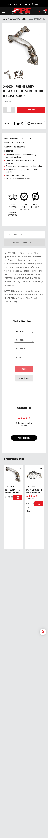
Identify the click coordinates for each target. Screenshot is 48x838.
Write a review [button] (24, 438)
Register (27, 4)
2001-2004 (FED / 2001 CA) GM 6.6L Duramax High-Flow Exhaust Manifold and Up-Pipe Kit (34, 493)
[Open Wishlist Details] (38, 11)
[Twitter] (18, 123)
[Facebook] (14, 123)
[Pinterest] (22, 123)
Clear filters (24, 378)
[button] (43, 632)
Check (24, 369)
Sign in (18, 4)
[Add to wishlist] (19, 468)
